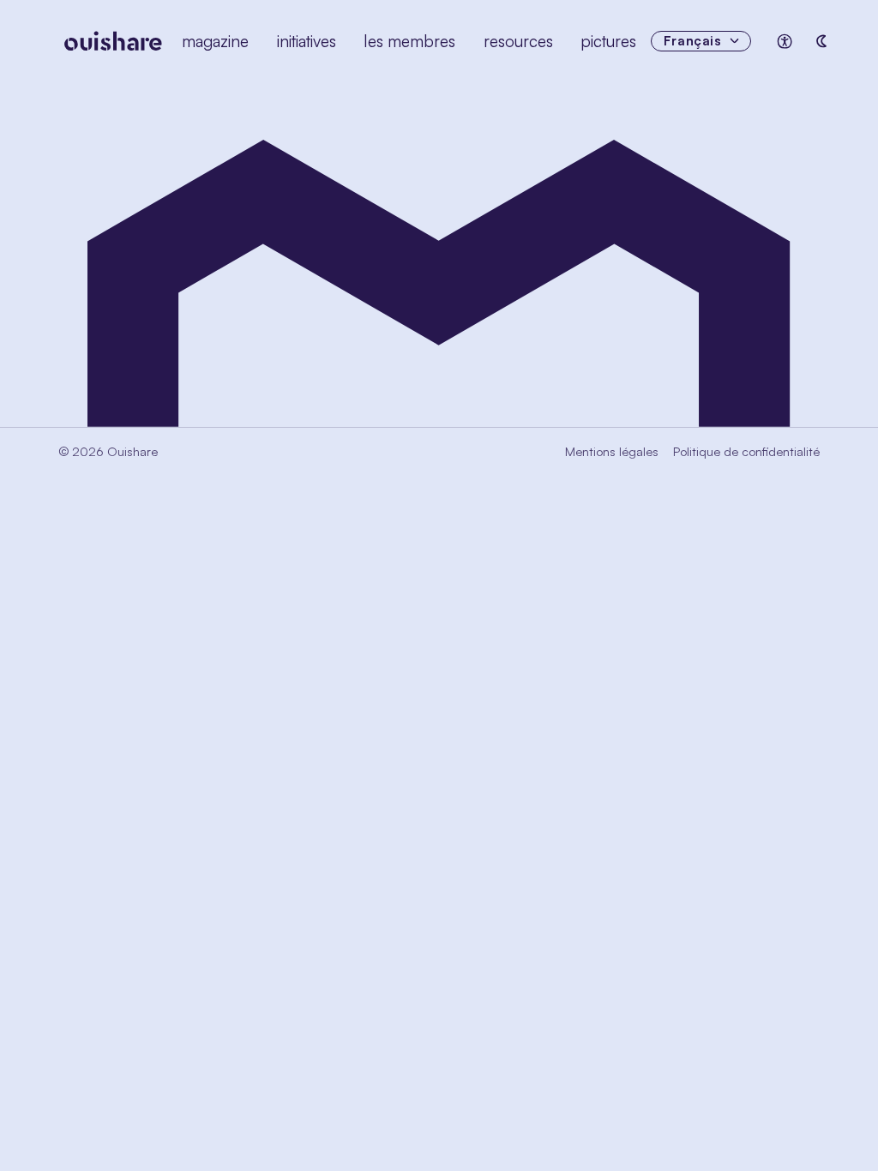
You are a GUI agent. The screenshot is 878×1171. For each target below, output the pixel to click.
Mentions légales (611, 451)
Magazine (215, 41)
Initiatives (306, 41)
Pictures (608, 41)
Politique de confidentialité (746, 451)
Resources (518, 41)
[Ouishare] (113, 41)
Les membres (409, 41)
